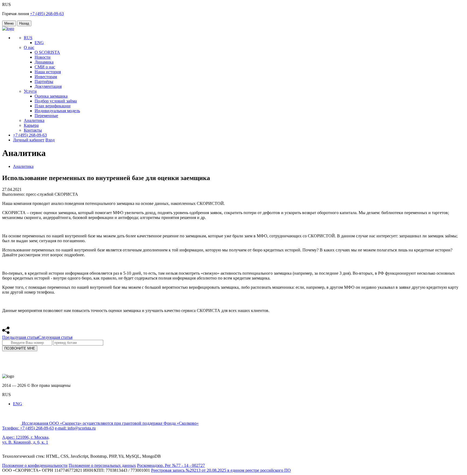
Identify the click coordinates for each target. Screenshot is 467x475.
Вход (50, 140)
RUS (28, 37)
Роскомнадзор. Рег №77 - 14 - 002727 (171, 465)
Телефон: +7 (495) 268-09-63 (28, 428)
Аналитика (34, 120)
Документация (48, 86)
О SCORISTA (47, 52)
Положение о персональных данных (102, 465)
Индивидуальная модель (57, 110)
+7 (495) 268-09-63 (47, 13)
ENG (39, 42)
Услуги (30, 91)
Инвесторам (46, 76)
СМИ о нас (45, 67)
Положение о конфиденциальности (35, 465)
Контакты (33, 130)
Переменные (46, 115)
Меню (9, 23)
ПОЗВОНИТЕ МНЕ (19, 348)
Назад (24, 23)
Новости (43, 57)
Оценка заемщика (51, 96)
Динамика (44, 62)
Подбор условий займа (56, 101)
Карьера (31, 125)
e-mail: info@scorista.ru (75, 428)
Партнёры (44, 81)
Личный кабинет (28, 140)
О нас (29, 47)
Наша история (48, 71)
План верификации (53, 106)
